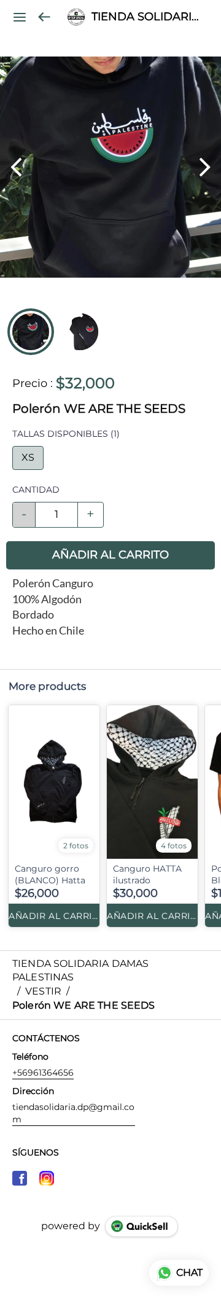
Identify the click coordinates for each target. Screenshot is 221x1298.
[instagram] (46, 1178)
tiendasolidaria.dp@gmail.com (73, 1113)
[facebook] (19, 1178)
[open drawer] (19, 17)
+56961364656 (43, 1072)
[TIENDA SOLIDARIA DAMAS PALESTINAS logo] (76, 17)
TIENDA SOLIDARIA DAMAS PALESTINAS (147, 17)
